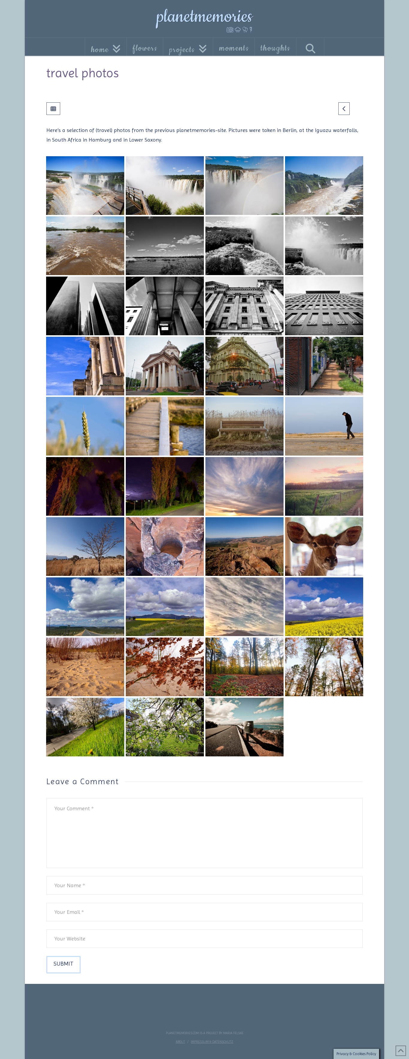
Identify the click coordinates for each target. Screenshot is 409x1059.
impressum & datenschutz (212, 1042)
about (180, 1042)
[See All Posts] (53, 108)
